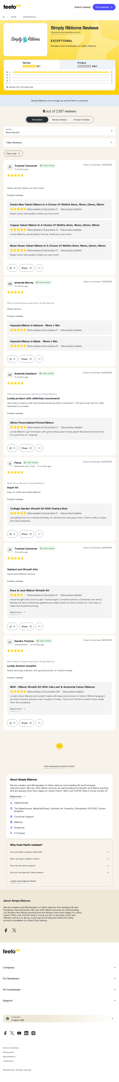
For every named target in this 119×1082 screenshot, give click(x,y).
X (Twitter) (19, 833)
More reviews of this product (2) (42, 346)
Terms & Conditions (11, 1048)
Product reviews (82, 119)
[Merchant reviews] (25, 39)
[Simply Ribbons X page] (14, 930)
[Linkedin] (26, 1033)
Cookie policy (8, 1061)
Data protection (9, 1057)
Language (16, 1017)
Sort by (8, 129)
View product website (71, 209)
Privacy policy (8, 1052)
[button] (59, 131)
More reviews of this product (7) (42, 427)
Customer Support (24, 816)
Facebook (19, 827)
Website (18, 822)
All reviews (37, 119)
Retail (13, 17)
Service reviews (59, 119)
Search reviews (83, 7)
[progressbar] (61, 72)
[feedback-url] (15, 175)
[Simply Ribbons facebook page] (5, 930)
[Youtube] (19, 1033)
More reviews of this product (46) (43, 691)
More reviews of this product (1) (42, 209)
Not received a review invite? (59, 766)
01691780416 (21, 803)
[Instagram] (33, 1033)
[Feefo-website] (12, 7)
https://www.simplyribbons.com (66, 32)
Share (24, 268)
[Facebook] (5, 1033)
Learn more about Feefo (23, 881)
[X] (12, 1033)
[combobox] (59, 131)
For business (102, 7)
